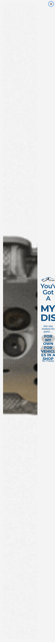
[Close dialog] (51, 4)
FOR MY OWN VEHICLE (48, 338)
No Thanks (48, 361)
